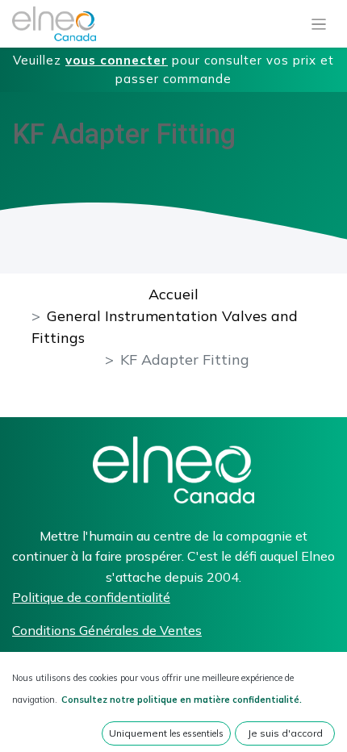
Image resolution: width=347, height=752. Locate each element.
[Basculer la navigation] (319, 24)
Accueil (173, 294)
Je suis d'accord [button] (285, 733)
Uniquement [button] (166, 733)
